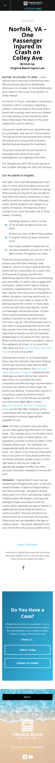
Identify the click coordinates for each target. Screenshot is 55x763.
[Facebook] (23, 568)
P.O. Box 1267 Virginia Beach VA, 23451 (27, 709)
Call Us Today (27, 650)
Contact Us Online (27, 663)
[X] (31, 568)
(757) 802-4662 (33, 8)
